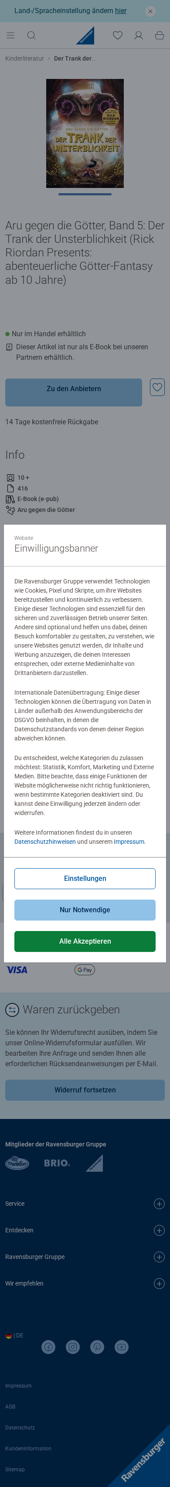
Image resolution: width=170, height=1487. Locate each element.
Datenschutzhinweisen (45, 841)
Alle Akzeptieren (85, 941)
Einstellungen (85, 878)
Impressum (129, 841)
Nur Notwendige (85, 910)
